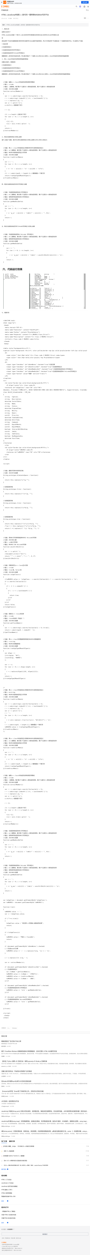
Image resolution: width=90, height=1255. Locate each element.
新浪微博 (9, 1229)
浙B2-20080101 (18, 1248)
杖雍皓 (3, 1056)
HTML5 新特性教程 (6, 1193)
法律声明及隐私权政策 (7, 1244)
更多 (2, 1201)
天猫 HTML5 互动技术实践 (8, 1215)
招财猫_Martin (4, 1096)
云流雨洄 (3, 1076)
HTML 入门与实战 (6, 1179)
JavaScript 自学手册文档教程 (9, 1186)
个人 (87, 10)
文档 (3, 1238)
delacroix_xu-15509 (6, 1066)
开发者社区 (7, 1238)
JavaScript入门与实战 (7, 1183)
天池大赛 (13, 1238)
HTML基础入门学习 (6, 1190)
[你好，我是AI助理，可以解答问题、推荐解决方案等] (80, 6)
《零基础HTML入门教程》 (8, 1211)
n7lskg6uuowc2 (5, 1106)
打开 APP (85, 2)
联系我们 (45, 1234)
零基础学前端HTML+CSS (8, 1196)
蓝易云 (3, 1086)
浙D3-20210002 (17, 1250)
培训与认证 (18, 1238)
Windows (14, 1028)
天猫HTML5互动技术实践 (8, 1218)
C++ (9, 1028)
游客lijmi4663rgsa (5, 1116)
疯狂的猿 (3, 1046)
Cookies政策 (16, 1244)
